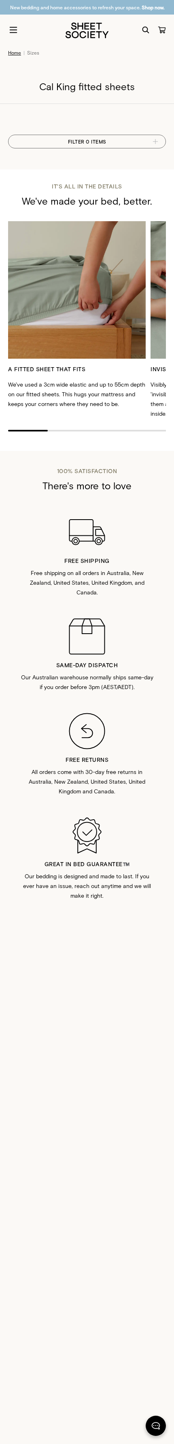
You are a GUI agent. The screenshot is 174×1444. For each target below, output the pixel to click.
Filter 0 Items (87, 141)
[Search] (146, 30)
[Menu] (13, 30)
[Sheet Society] (87, 29)
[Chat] (155, 1427)
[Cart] (162, 30)
